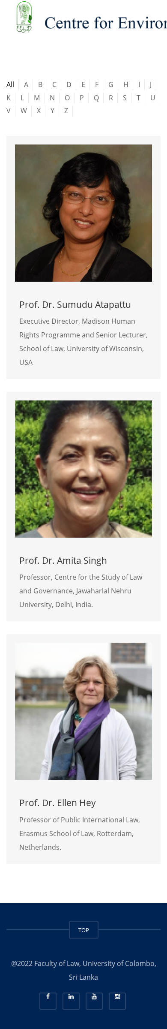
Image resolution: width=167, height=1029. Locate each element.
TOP (83, 930)
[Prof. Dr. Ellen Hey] (83, 711)
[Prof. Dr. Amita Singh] (83, 469)
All (10, 84)
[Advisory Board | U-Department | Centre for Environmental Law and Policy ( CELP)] (83, 21)
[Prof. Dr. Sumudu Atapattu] (83, 213)
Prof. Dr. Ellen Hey (57, 803)
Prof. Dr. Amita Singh (63, 560)
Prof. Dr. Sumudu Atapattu (75, 304)
